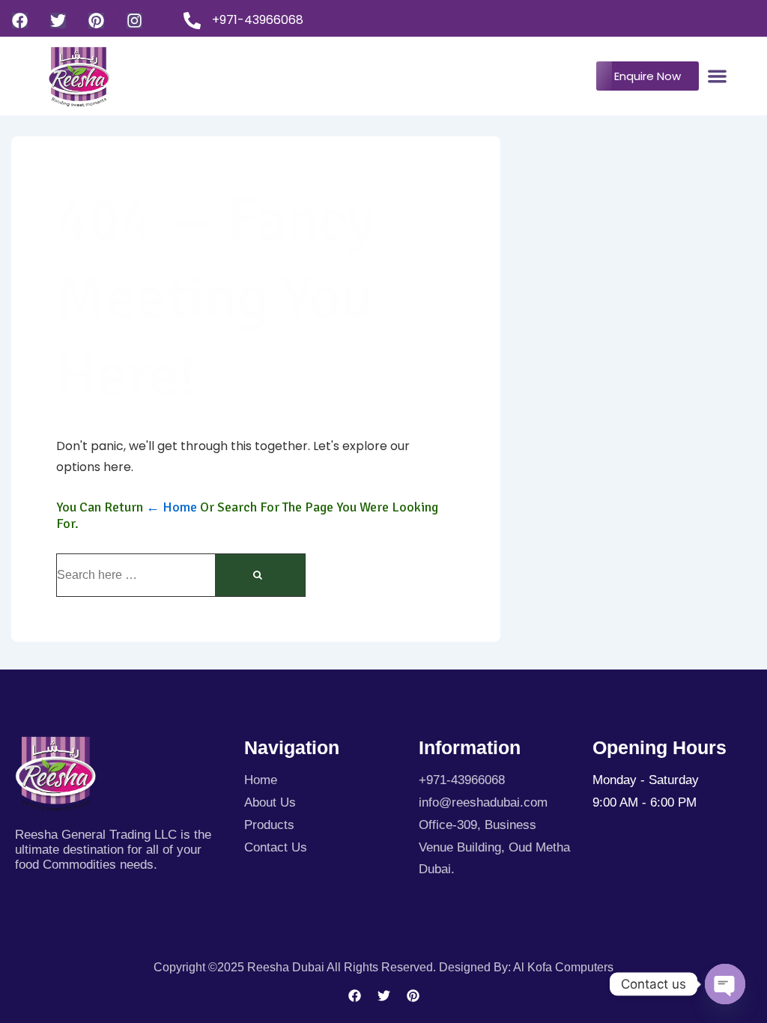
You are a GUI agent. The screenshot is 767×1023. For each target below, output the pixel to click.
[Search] (260, 575)
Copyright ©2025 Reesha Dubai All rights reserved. (296, 967)
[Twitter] (58, 20)
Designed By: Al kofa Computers (526, 967)
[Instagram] (134, 20)
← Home (171, 507)
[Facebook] (20, 20)
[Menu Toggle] (717, 76)
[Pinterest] (96, 20)
